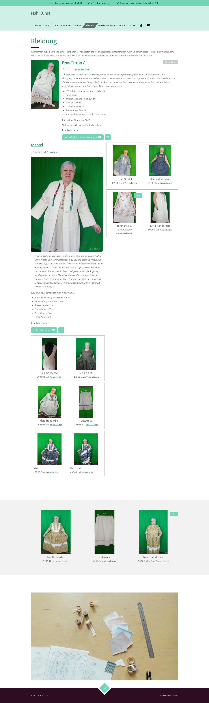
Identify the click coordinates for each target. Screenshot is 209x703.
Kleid (36, 468)
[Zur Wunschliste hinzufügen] (108, 137)
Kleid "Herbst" (74, 63)
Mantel (37, 145)
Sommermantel (49, 372)
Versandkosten (84, 69)
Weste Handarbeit (153, 557)
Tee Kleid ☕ (86, 372)
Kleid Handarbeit (160, 225)
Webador (175, 695)
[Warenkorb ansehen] (148, 25)
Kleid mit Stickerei (160, 179)
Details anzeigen (70, 130)
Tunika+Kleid (124, 225)
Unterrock (86, 420)
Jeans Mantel (124, 179)
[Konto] (141, 25)
